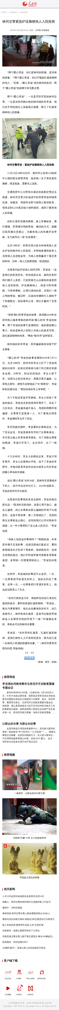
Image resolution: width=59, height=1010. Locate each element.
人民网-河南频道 (42, 30)
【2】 (32, 653)
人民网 (3, 12)
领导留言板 (41, 979)
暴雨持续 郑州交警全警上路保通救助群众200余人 (26, 913)
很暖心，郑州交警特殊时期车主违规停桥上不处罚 (26, 902)
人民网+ (19, 979)
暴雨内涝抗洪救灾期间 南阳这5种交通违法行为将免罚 (28, 919)
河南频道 (13, 12)
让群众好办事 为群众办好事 (19, 723)
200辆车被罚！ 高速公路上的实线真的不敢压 (24, 948)
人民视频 (7, 995)
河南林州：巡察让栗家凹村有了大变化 (21, 930)
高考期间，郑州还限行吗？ (15, 942)
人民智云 (19, 995)
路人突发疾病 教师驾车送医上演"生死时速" (23, 925)
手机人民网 (30, 979)
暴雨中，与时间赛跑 (12, 908)
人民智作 (30, 995)
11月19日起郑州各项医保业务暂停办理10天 (23, 896)
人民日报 (7, 979)
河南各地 (24, 12)
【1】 (26, 653)
